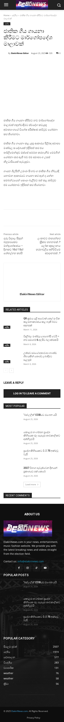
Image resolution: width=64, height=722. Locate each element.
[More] (43, 62)
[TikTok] (36, 567)
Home (7, 15)
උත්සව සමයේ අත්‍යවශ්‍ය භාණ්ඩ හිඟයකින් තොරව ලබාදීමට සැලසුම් (40, 356)
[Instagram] (27, 567)
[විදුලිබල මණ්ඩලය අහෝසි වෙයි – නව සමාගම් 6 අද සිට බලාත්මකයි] (12, 341)
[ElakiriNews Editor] (6, 53)
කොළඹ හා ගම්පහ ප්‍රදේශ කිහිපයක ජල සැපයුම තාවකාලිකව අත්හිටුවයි (41, 435)
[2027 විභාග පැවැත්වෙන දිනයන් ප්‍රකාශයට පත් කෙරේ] (12, 472)
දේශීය (15, 15)
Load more (30, 484)
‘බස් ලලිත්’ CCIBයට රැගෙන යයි (40, 414)
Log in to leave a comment (32, 393)
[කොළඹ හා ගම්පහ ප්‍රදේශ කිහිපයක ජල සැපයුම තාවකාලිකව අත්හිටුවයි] (12, 436)
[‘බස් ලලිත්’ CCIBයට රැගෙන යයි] (12, 419)
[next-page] (11, 370)
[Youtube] (45, 567)
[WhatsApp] (34, 62)
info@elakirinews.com (31, 561)
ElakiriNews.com (19, 711)
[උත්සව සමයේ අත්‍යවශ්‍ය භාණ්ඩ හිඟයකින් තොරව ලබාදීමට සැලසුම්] (12, 357)
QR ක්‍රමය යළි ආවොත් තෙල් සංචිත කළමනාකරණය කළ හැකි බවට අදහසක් (41, 322)
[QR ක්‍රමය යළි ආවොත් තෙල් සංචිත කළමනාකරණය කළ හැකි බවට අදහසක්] (12, 323)
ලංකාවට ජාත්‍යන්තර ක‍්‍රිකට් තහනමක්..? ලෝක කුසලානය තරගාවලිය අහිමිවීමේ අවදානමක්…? (48, 246)
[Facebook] (18, 62)
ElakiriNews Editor (20, 53)
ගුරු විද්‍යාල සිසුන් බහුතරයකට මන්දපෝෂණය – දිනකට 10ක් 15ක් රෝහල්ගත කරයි (13, 246)
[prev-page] (6, 370)
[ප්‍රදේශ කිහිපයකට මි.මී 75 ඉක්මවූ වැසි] (12, 455)
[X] (26, 62)
